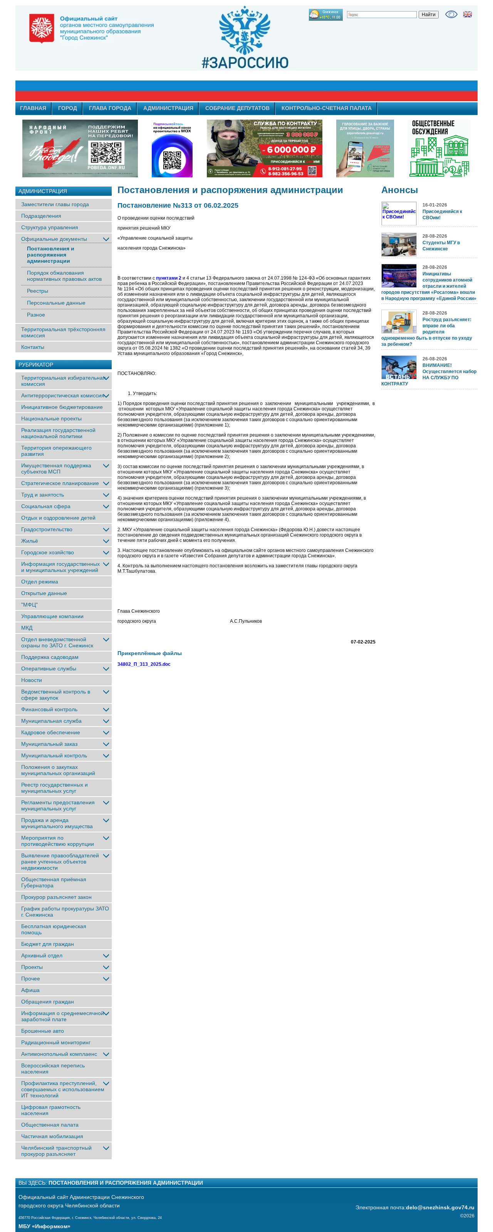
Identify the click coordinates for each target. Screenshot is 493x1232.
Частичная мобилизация (52, 1136)
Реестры (37, 291)
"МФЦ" (29, 605)
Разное (36, 315)
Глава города (110, 108)
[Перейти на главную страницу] (177, 53)
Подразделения (41, 216)
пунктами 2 (168, 278)
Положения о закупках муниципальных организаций (58, 770)
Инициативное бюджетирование (62, 407)
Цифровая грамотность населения (50, 1110)
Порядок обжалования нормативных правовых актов (64, 276)
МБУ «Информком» (44, 1226)
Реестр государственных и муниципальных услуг (54, 788)
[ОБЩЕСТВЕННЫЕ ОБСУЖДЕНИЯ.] (439, 148)
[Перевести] (467, 14)
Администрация (168, 108)
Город (67, 108)
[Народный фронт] (80, 148)
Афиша (30, 990)
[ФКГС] (365, 148)
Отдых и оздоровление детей (58, 518)
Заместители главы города (55, 204)
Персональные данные (56, 303)
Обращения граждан (47, 1002)
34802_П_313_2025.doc (144, 664)
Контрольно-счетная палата (327, 108)
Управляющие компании (52, 616)
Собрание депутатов (237, 108)
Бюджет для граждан (47, 944)
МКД (26, 628)
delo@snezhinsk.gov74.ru (440, 1207)
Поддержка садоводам (50, 657)
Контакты (32, 347)
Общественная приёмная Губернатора (53, 882)
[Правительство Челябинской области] (172, 148)
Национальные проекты (51, 418)
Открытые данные (44, 593)
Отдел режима (39, 581)
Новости (31, 680)
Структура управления (49, 227)
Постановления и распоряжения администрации (50, 254)
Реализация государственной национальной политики (58, 433)
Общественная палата (50, 1125)
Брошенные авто (42, 1031)
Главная (33, 108)
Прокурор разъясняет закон (56, 897)
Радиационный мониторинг (56, 1042)
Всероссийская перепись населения (53, 1068)
